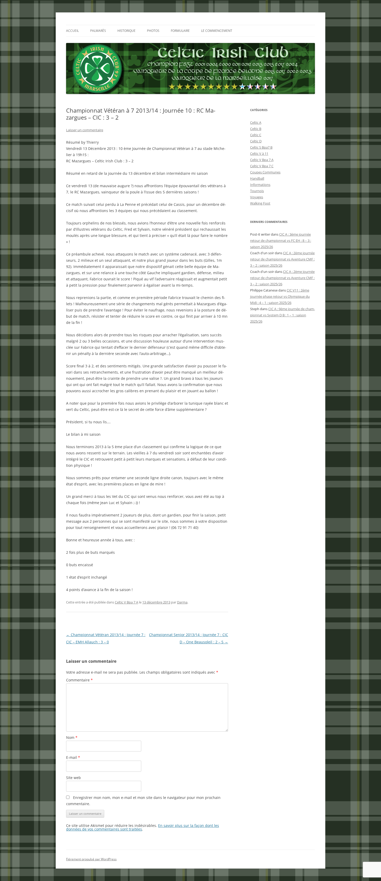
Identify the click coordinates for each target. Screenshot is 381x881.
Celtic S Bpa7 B (261, 147)
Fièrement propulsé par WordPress (91, 859)
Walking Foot (260, 203)
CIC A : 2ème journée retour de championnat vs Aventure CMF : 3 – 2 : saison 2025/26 (282, 259)
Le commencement (216, 30)
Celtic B (255, 128)
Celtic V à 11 (259, 153)
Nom (71, 737)
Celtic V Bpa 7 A (126, 602)
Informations (260, 184)
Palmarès (98, 30)
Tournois (257, 190)
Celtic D (256, 141)
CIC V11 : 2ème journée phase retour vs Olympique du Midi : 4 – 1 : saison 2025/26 (280, 296)
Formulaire (180, 30)
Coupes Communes (265, 172)
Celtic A (255, 122)
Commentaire (79, 680)
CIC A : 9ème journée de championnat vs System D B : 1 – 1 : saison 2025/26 (282, 315)
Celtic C (255, 135)
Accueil (72, 30)
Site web (73, 777)
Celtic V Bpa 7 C (261, 166)
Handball (257, 178)
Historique (126, 30)
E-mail (73, 757)
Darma (182, 602)
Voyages (256, 197)
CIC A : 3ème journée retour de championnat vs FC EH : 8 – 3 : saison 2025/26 (280, 240)
